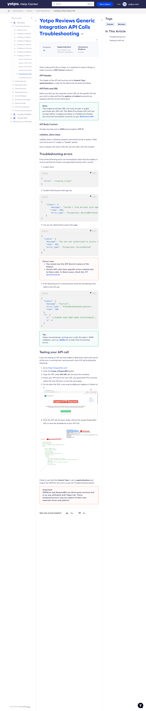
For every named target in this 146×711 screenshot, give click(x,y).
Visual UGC (22, 118)
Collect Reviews (20, 88)
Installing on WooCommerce (25, 44)
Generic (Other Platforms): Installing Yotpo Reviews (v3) (26, 63)
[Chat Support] (140, 705)
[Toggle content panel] (102, 19)
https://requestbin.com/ (57, 368)
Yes (71, 513)
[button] (73, 4)
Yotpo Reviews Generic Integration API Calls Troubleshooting (26, 74)
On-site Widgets (21, 96)
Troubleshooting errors (118, 37)
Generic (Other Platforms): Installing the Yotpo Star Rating (26, 66)
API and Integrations (22, 107)
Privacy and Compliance (23, 110)
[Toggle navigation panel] (35, 20)
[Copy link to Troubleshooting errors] (76, 153)
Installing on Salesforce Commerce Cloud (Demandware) (25, 52)
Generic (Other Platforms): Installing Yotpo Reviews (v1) (26, 59)
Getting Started (20, 81)
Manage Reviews (21, 92)
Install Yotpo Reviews (43, 11)
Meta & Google (20, 103)
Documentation (18, 11)
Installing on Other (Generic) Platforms (65, 11)
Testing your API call (117, 40)
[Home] (22, 4)
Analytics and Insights (22, 99)
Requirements (22, 30)
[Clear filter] (32, 18)
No (84, 513)
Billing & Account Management (23, 121)
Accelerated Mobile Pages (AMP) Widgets (26, 70)
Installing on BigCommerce (25, 41)
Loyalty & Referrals (25, 114)
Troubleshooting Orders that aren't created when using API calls (26, 77)
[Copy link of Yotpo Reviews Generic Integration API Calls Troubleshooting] (82, 34)
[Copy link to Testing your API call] (72, 352)
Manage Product (21, 85)
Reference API (86, 116)
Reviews (29, 11)
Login (119, 4)
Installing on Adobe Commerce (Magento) (25, 37)
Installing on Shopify (24, 33)
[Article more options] (96, 40)
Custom (110, 24)
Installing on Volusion (24, 48)
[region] (68, 179)
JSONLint (63, 340)
